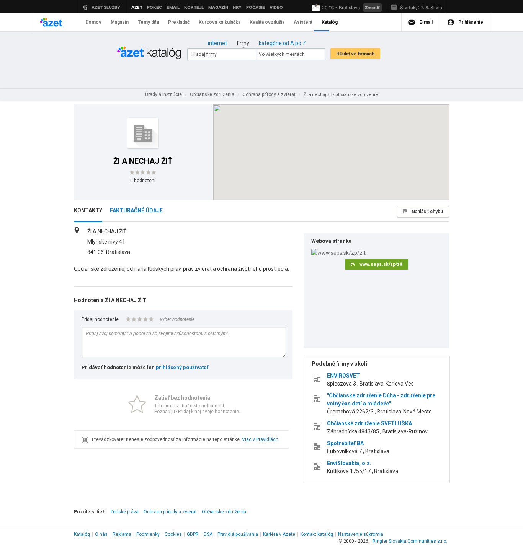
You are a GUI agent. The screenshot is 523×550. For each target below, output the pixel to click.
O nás (101, 534)
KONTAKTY (88, 210)
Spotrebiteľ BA (345, 443)
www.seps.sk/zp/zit (380, 264)
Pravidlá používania (237, 534)
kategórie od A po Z (282, 43)
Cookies (173, 534)
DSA (208, 534)
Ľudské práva (125, 511)
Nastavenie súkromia (360, 534)
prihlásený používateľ (182, 367)
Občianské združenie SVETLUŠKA (369, 423)
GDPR (193, 534)
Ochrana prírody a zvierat (170, 511)
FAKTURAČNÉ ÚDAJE (136, 210)
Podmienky (148, 534)
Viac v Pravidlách (260, 439)
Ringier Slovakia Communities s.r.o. (410, 541)
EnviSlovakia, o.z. (349, 463)
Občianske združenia (224, 511)
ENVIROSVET (343, 376)
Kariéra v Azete (279, 534)
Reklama (122, 534)
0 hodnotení (142, 180)
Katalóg (82, 534)
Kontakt (316, 534)
